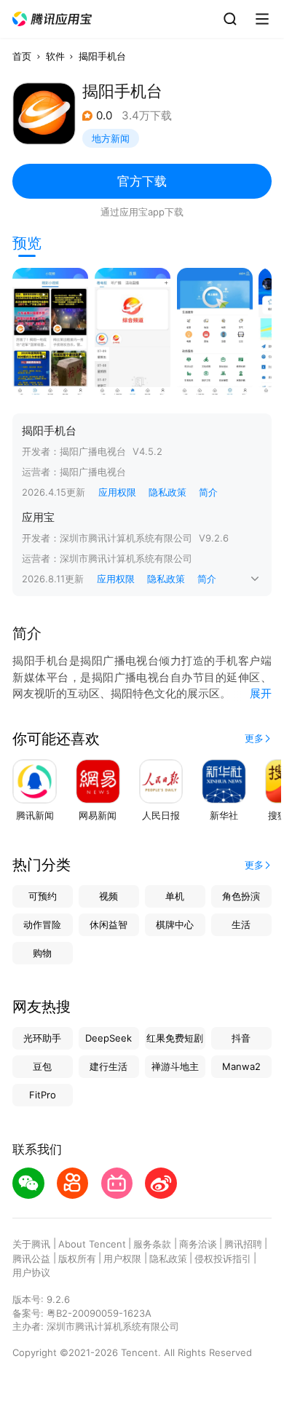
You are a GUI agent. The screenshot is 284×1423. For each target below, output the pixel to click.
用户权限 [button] (122, 1258)
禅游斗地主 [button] (175, 1066)
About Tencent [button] (92, 1244)
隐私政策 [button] (167, 492)
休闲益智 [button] (108, 924)
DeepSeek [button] (108, 1038)
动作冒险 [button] (42, 924)
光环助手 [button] (42, 1038)
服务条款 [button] (152, 1244)
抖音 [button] (241, 1038)
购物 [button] (42, 953)
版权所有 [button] (77, 1258)
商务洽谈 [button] (198, 1244)
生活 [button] (241, 924)
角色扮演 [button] (241, 896)
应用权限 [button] (117, 492)
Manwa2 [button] (241, 1066)
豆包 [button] (42, 1066)
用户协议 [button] (31, 1272)
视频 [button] (108, 896)
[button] (52, 19)
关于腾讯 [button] (31, 1244)
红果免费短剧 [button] (174, 1038)
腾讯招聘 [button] (243, 1244)
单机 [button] (174, 896)
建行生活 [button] (108, 1066)
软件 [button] (55, 56)
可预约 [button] (42, 896)
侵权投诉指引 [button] (222, 1258)
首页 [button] (21, 56)
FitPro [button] (42, 1095)
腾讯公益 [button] (31, 1258)
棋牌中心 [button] (175, 924)
